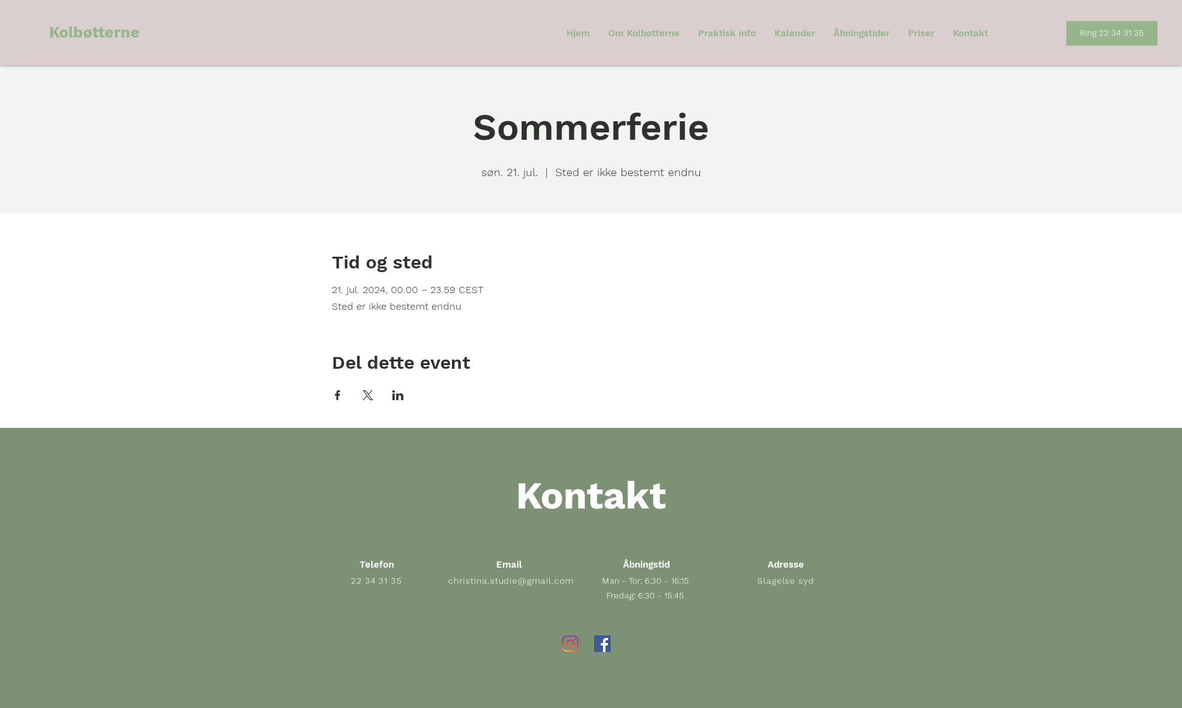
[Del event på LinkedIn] (398, 395)
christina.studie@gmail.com (511, 580)
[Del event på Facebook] (338, 395)
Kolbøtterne (94, 32)
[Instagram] (570, 643)
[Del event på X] (368, 395)
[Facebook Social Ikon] (602, 643)
